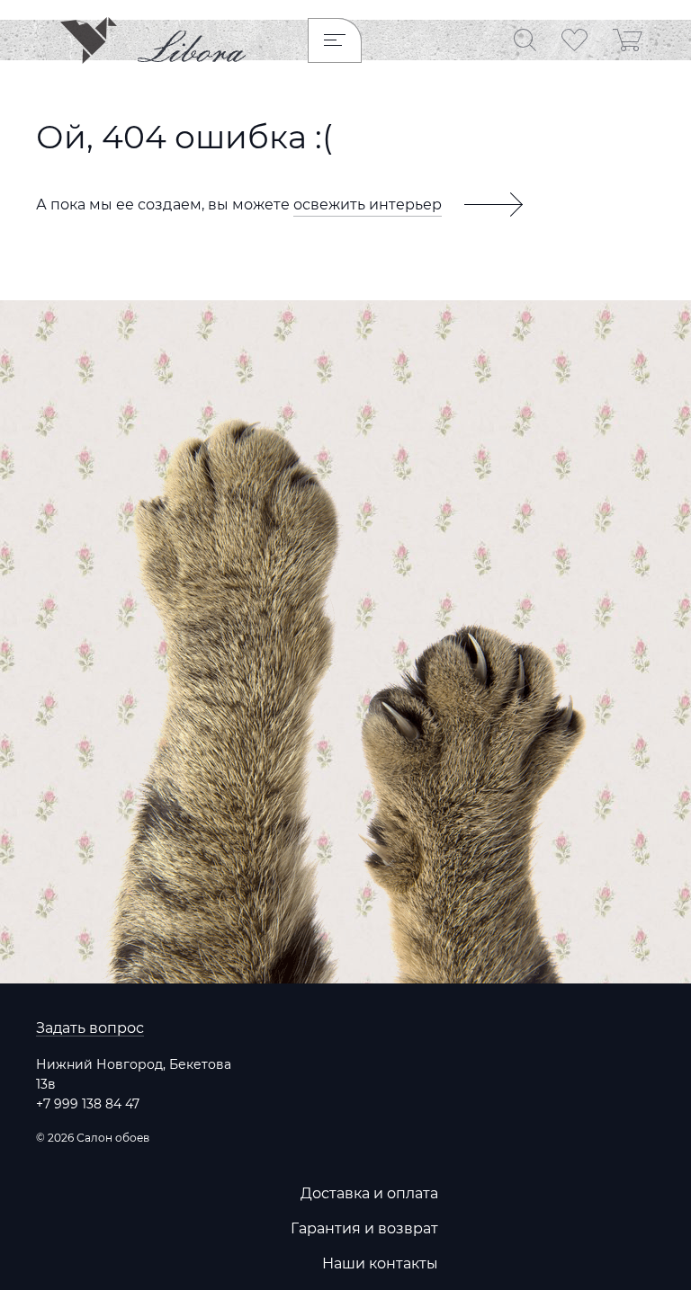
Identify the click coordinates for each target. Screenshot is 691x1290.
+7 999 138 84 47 (87, 1104)
